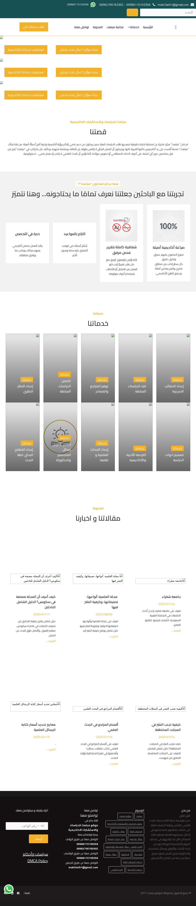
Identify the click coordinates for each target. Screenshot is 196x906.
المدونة (98, 27)
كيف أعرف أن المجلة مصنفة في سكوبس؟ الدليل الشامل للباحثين (36, 602)
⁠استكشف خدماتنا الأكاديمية (26, 49)
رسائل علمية (111, 854)
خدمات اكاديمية (135, 870)
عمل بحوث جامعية (116, 839)
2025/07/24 (166, 604)
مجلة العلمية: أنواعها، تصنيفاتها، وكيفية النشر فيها (101, 602)
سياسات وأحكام (35, 854)
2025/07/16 (104, 737)
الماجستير (138, 854)
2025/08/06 (104, 614)
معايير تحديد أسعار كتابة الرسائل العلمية (38, 727)
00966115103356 (138, 4)
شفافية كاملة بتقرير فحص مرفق (122, 250)
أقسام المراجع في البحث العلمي (101, 727)
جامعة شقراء (171, 597)
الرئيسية (148, 27)
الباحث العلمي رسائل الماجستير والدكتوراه (124, 847)
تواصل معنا (81, 27)
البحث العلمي (116, 870)
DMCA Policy (37, 860)
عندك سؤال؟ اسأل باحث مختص (78, 49)
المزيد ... (176, 630)
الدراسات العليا (136, 831)
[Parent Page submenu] (129, 27)
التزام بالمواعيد (74, 234)
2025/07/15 (41, 737)
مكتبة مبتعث (115, 27)
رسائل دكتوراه (119, 831)
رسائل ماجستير (136, 839)
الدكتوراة (125, 854)
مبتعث (139, 816)
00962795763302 (111, 4)
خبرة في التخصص (27, 234)
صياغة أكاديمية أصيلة (169, 247)
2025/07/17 (41, 614)
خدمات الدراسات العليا (132, 862)
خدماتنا (134, 27)
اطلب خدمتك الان (34, 27)
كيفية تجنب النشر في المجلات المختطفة (166, 727)
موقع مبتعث (125, 816)
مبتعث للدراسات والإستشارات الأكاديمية (124, 824)
